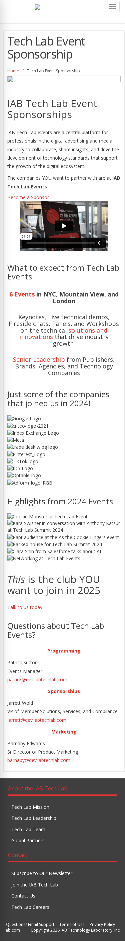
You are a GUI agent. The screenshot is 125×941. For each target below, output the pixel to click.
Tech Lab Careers (30, 907)
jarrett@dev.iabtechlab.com (36, 720)
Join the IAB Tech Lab (34, 884)
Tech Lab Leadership (33, 818)
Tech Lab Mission (30, 807)
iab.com (12, 930)
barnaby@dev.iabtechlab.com (38, 760)
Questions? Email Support (30, 924)
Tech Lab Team (28, 829)
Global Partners (28, 840)
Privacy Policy (102, 924)
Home (13, 71)
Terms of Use (72, 924)
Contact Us (23, 895)
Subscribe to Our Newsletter (41, 873)
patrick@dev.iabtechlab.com (37, 679)
